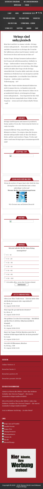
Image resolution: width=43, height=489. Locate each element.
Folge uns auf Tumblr (11, 424)
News (17, 13)
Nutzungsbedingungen (31, 1)
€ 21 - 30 (9, 262)
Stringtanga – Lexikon (28, 23)
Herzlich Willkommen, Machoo (15, 343)
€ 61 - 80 (9, 274)
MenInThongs (9, 442)
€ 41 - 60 (9, 270)
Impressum (17, 5)
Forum (27, 5)
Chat (36, 28)
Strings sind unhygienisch (21, 38)
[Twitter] (36, 13)
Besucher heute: (8, 369)
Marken (29, 28)
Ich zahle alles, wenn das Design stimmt (20, 282)
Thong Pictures (10, 432)
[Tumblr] (38, 13)
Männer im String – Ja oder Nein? (20, 410)
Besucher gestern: (9, 374)
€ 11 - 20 (9, 259)
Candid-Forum (9, 426)
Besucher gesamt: (9, 378)
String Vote (9, 28)
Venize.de (7, 437)
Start (9, 13)
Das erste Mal (12, 23)
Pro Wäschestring (9, 18)
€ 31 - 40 (9, 266)
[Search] (41, 13)
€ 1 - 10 (8, 255)
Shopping (20, 28)
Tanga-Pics (8, 429)
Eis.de (6, 440)
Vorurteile (36, 18)
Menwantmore (9, 434)
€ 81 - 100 (9, 278)
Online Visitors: (8, 365)
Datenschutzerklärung (12, 1)
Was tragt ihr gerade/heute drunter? (17, 310)
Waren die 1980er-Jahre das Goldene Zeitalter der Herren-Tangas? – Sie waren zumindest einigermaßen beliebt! (19, 394)
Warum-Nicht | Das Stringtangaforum (21, 190)
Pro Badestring (24, 18)
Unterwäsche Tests (29, 13)
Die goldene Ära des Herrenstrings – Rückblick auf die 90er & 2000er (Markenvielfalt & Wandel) (21, 321)
